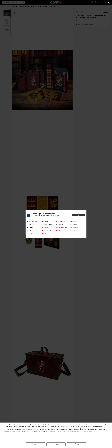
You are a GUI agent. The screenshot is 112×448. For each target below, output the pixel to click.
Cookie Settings (61, 431)
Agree (35, 444)
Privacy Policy (92, 431)
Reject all (56, 444)
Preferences (76, 444)
